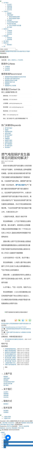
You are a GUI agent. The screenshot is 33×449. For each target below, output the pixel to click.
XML (22, 428)
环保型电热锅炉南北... (11, 349)
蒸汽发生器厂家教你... (11, 357)
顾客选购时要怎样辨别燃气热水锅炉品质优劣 (18, 329)
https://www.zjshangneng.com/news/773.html (13, 327)
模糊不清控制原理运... (11, 350)
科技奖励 (9, 39)
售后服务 (6, 410)
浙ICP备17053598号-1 (8, 423)
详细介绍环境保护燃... (11, 364)
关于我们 (6, 2)
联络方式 (6, 43)
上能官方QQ (7, 418)
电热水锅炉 (8, 133)
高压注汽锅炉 (26, 51)
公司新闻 (9, 30)
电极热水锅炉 (8, 142)
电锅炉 (7, 130)
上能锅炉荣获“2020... (11, 363)
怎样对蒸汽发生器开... (11, 359)
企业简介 (9, 4)
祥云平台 (9, 426)
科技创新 (6, 36)
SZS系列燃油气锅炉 (12, 22)
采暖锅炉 (7, 138)
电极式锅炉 (10, 15)
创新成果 (9, 8)
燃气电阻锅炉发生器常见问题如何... (14, 339)
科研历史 (9, 37)
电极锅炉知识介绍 (10, 82)
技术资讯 (9, 34)
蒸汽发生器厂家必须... (11, 361)
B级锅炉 (9, 13)
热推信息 (2, 428)
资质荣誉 (9, 6)
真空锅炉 (9, 20)
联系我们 (9, 44)
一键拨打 (2, 432)
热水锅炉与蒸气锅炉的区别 (12, 78)
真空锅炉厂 (8, 147)
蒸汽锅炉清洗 (8, 145)
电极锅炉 (7, 51)
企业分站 (8, 428)
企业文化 (9, 9)
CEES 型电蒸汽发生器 (15, 25)
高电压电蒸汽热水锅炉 (16, 51)
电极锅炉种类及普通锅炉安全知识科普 (15, 77)
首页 (9, 60)
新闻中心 (6, 29)
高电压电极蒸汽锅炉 (14, 18)
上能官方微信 (7, 416)
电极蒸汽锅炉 (8, 140)
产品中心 (6, 11)
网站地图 (14, 428)
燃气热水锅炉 (8, 135)
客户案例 (9, 27)
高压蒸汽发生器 (11, 23)
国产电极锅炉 (8, 144)
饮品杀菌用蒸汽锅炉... (11, 356)
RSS (19, 428)
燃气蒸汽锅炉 (8, 128)
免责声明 (26, 426)
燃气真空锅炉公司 (26, 323)
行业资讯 (9, 32)
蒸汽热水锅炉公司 (6, 323)
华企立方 (21, 426)
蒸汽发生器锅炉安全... (11, 354)
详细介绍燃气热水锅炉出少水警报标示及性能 (18, 332)
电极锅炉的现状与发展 (11, 80)
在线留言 (6, 412)
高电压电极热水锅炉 (14, 16)
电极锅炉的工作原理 (10, 85)
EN (4, 46)
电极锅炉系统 (8, 131)
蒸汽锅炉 (7, 137)
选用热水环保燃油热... (11, 352)
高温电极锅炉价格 (16, 323)
